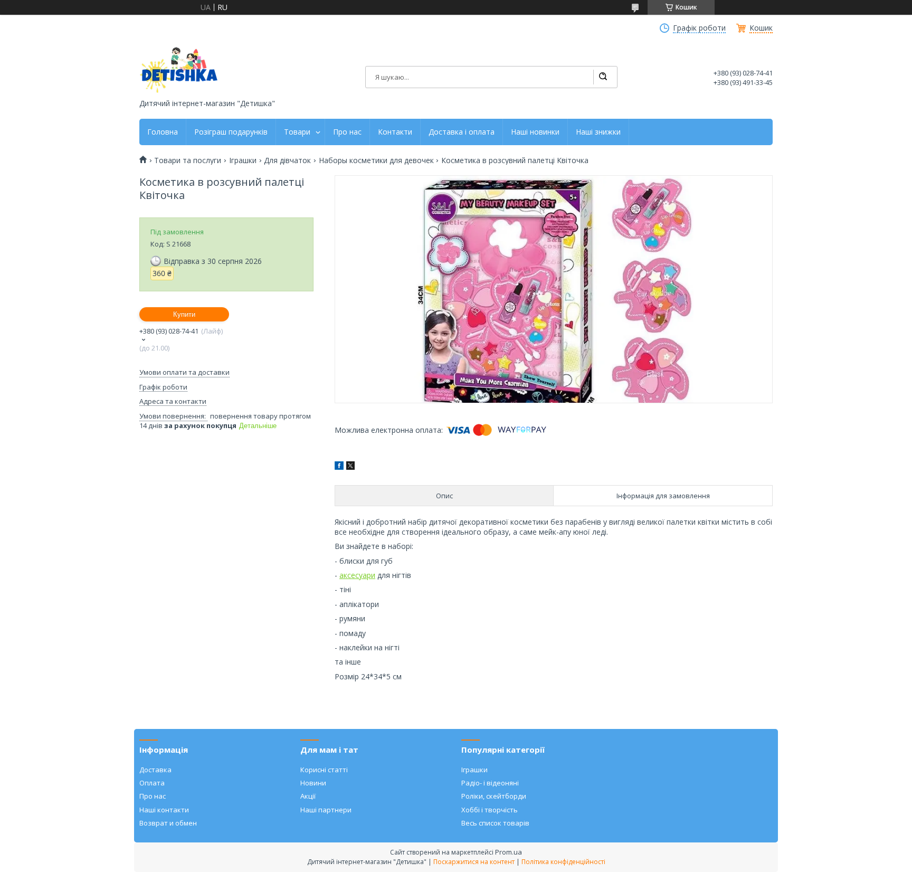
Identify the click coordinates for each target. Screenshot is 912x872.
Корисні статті (324, 769)
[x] (350, 467)
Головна (162, 132)
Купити (184, 314)
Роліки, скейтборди (493, 796)
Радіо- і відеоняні (490, 783)
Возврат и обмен (168, 823)
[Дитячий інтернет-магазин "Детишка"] (178, 69)
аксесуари (357, 575)
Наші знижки (598, 132)
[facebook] (339, 467)
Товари (297, 132)
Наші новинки (535, 132)
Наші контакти (164, 809)
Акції (308, 796)
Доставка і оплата (462, 132)
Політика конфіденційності (563, 861)
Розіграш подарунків (231, 132)
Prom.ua (508, 852)
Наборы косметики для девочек (376, 160)
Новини (313, 783)
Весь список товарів (495, 823)
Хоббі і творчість (489, 809)
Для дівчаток (287, 160)
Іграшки (242, 160)
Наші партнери (326, 809)
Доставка (155, 769)
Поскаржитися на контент (474, 861)
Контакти (395, 132)
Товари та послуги (187, 160)
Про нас (347, 132)
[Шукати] (602, 77)
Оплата (152, 783)
